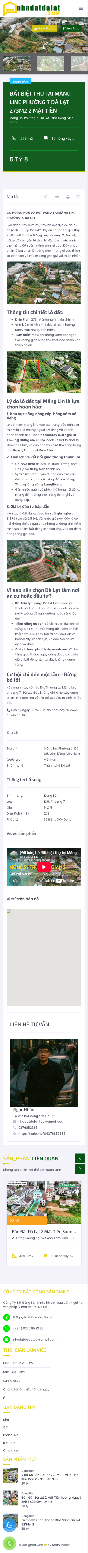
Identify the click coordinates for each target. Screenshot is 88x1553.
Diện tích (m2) (18, 813)
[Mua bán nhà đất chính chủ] (44, 8)
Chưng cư (10, 1450)
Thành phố (15, 765)
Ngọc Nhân (23, 1109)
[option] (44, 35)
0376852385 (28, 1128)
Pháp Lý (12, 819)
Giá (9, 807)
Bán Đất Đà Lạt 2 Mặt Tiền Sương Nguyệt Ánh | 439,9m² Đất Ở (51, 1499)
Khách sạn (11, 1435)
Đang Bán (51, 795)
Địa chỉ (12, 748)
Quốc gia (14, 759)
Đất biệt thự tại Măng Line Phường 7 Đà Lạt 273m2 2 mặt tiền (40, 101)
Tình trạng (15, 795)
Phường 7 (58, 801)
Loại (9, 801)
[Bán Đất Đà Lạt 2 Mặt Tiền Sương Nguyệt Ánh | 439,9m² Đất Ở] (44, 1202)
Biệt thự (9, 1443)
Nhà (6, 1420)
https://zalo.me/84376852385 (41, 1134)
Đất (46, 801)
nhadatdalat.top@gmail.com (41, 1121)
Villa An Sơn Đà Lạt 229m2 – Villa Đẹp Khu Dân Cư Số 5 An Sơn (50, 1477)
